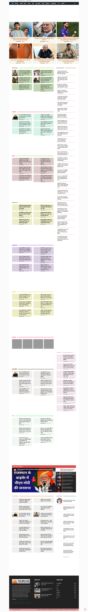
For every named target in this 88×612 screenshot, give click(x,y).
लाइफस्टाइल (14, 68)
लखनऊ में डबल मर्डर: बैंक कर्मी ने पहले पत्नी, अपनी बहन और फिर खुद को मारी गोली (25, 169)
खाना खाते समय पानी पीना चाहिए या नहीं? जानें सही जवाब (46, 72)
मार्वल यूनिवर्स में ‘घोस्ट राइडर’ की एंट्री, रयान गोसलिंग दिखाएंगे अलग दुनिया (24, 267)
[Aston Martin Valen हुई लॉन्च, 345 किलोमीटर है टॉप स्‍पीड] (72, 197)
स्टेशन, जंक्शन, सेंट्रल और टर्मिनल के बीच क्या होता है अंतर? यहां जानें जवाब (69, 407)
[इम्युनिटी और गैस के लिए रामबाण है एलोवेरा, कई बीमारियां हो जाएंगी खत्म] (15, 87)
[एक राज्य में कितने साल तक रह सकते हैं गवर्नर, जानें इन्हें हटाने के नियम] (44, 51)
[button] (74, 3)
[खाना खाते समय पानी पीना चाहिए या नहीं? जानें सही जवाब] (37, 73)
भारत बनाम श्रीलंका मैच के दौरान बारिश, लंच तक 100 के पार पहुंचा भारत (47, 439)
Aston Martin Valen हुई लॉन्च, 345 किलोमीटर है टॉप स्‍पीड (62, 198)
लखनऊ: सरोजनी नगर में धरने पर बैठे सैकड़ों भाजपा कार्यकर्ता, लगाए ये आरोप (62, 122)
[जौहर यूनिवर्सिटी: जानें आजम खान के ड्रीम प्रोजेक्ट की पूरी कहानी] (37, 124)
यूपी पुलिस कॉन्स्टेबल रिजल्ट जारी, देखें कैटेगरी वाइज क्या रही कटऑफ (68, 382)
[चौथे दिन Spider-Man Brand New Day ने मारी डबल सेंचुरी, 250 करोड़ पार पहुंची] (37, 250)
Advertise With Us (44, 609)
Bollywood (15, 202)
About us (38, 609)
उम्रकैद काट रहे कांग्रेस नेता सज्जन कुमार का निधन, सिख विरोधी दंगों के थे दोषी (25, 123)
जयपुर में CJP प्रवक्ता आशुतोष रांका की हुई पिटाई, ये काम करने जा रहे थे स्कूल (46, 116)
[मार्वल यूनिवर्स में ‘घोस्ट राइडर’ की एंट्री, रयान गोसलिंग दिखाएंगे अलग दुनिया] (15, 267)
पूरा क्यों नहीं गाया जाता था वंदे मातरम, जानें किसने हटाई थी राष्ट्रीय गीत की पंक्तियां (68, 357)
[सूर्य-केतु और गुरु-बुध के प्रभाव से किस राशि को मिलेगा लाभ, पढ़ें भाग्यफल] (37, 297)
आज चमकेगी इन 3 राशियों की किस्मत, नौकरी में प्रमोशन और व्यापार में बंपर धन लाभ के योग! (25, 312)
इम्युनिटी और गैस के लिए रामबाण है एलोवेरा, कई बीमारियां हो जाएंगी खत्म (24, 86)
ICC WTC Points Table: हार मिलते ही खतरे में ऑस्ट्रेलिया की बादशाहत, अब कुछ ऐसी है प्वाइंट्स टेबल (25, 441)
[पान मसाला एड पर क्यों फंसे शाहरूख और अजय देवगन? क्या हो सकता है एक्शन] (15, 178)
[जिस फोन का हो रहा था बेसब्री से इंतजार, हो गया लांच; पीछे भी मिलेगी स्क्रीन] (72, 203)
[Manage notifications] (85, 609)
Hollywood (15, 245)
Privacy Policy (61, 609)
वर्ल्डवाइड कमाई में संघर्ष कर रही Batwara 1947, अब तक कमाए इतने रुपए (46, 214)
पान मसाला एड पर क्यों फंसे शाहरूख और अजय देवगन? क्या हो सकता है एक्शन (25, 177)
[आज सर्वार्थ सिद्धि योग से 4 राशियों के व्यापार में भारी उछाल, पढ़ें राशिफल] (15, 297)
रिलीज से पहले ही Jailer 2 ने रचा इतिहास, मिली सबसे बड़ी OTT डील (46, 207)
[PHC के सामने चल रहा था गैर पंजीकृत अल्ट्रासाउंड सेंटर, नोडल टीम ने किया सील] (37, 178)
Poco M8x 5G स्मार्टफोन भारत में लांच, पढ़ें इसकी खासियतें (20, 60)
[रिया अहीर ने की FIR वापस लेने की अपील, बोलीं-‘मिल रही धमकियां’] (72, 103)
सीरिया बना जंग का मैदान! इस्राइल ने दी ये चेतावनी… (44, 39)
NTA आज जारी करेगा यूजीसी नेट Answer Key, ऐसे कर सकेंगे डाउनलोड (69, 365)
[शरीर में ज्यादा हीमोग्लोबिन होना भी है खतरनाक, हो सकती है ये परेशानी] (37, 80)
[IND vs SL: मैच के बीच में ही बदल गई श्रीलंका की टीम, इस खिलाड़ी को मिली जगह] (72, 176)
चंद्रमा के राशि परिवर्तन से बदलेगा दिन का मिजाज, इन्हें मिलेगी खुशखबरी (46, 311)
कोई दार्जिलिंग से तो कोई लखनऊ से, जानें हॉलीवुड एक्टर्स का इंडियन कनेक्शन (25, 249)
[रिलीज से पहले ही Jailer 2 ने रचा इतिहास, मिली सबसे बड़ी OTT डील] (37, 207)
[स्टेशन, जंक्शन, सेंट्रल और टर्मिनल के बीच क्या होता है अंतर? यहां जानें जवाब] (59, 408)
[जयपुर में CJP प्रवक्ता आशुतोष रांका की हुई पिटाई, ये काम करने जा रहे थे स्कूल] (37, 117)
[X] (73, 1)
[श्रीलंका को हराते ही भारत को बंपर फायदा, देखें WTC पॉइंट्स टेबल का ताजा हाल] (72, 127)
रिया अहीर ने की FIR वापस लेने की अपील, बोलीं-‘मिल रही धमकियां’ (62, 104)
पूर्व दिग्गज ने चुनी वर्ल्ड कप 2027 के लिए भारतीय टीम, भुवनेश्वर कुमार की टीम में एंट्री (68, 39)
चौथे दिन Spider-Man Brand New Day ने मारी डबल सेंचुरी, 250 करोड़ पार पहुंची (46, 250)
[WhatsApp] (26, 603)
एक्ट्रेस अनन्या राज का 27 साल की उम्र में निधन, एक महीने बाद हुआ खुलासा (24, 221)
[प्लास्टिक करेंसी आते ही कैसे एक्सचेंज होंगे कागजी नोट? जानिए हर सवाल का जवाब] (59, 399)
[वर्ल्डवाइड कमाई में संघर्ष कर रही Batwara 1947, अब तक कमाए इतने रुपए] (37, 215)
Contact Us (56, 609)
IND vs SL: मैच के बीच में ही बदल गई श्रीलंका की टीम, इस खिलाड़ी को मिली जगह (62, 178)
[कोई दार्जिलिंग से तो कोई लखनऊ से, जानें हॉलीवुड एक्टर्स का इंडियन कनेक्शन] (15, 250)
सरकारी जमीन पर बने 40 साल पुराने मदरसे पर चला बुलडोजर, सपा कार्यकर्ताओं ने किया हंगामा (46, 169)
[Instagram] (72, 1)
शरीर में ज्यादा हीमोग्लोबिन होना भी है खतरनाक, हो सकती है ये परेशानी (46, 79)
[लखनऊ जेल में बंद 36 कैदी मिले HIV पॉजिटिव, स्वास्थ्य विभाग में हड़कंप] (37, 596)
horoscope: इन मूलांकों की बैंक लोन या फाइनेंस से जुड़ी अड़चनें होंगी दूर (25, 303)
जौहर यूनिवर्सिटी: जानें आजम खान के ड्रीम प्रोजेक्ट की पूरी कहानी (47, 123)
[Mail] (19, 603)
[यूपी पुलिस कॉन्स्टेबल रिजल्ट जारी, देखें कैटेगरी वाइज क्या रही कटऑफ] (59, 383)
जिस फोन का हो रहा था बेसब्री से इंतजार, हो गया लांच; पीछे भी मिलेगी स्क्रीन (62, 204)
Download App (50, 609)
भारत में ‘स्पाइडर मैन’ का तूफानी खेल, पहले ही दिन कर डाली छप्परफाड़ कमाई (24, 258)
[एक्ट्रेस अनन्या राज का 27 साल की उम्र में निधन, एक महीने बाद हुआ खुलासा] (15, 222)
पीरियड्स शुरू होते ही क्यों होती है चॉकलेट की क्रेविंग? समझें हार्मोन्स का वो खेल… (46, 87)
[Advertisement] (44, 13)
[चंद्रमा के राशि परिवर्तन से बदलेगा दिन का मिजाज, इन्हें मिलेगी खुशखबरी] (37, 312)
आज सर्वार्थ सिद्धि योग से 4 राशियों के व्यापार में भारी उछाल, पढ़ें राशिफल (25, 296)
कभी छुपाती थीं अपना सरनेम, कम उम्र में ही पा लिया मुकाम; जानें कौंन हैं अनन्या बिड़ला (62, 231)
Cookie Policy (66, 609)
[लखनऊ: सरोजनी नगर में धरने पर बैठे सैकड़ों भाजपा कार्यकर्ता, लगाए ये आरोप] (72, 121)
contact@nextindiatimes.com (22, 599)
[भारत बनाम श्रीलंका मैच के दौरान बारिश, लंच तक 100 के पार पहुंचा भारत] (37, 440)
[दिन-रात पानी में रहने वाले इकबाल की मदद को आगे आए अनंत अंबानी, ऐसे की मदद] (72, 152)
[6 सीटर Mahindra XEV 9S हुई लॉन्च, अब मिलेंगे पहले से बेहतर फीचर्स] (72, 97)
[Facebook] (70, 1)
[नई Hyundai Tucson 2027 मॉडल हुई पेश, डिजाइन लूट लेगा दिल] (72, 139)
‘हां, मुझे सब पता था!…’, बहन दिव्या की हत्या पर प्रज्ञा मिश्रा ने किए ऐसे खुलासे (46, 161)
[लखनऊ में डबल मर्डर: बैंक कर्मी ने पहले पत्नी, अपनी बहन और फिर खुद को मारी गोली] (15, 169)
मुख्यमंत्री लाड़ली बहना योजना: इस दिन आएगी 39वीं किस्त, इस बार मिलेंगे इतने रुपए (46, 131)
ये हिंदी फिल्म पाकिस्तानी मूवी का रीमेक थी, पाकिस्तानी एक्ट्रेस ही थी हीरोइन (20, 39)
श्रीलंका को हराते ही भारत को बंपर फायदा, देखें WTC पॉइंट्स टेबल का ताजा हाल (62, 128)
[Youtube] (75, 1)
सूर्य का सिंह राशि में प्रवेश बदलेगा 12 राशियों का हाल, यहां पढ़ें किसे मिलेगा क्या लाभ (47, 304)
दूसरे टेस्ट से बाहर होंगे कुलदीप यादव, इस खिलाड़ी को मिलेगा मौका (62, 92)
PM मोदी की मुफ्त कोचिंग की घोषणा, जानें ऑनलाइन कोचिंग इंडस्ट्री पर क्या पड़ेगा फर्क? (68, 374)
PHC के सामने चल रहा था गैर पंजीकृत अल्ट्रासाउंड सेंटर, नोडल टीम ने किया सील (46, 178)
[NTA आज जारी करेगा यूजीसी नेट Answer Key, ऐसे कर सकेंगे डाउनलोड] (59, 366)
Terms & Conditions (72, 609)
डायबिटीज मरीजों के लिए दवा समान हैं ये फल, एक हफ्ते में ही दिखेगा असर (24, 79)
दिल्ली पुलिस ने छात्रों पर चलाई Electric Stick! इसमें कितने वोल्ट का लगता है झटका (69, 390)
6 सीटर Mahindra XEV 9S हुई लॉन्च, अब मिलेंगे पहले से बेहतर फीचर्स (62, 98)
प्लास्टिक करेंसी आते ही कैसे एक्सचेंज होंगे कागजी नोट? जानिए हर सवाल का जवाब (68, 399)
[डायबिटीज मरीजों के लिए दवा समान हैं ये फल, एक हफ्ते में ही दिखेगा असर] (15, 80)
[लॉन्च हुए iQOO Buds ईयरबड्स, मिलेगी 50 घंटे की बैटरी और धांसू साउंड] (72, 71)
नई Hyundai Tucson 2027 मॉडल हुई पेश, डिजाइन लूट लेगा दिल (62, 140)
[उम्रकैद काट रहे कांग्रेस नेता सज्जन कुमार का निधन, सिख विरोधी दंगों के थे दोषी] (15, 124)
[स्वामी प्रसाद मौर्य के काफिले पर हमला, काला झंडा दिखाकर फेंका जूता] (37, 590)
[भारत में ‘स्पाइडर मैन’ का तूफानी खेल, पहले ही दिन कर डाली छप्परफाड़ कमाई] (15, 259)
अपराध (13, 156)
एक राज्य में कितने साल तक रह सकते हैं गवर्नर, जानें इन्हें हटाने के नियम (44, 60)
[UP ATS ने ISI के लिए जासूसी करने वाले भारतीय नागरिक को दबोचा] (37, 585)
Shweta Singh (18, 41)
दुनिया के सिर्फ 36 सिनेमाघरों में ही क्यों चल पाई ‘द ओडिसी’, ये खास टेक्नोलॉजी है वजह (46, 267)
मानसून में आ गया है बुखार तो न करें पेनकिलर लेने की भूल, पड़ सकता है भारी (68, 60)
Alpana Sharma (42, 41)
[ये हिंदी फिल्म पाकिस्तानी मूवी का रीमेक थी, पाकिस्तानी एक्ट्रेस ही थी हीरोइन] (20, 29)
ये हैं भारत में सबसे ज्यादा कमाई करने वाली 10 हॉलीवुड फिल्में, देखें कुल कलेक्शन (46, 259)
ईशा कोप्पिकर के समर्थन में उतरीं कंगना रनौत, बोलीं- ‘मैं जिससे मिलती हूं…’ (25, 130)
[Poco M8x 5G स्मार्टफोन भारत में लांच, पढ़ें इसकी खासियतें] (20, 51)
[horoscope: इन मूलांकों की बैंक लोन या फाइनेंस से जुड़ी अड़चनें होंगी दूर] (15, 304)
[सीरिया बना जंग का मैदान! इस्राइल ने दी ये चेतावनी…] (44, 29)
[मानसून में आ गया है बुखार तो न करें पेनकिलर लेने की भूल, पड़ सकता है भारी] (68, 51)
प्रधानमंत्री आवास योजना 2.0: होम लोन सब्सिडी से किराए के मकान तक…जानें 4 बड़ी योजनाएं (62, 238)
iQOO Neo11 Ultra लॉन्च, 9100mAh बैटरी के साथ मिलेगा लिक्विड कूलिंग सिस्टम (62, 146)
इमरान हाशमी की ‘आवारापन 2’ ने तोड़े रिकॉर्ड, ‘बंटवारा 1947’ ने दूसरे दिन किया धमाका (46, 221)
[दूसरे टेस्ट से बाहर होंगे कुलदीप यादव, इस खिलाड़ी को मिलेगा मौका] (72, 91)
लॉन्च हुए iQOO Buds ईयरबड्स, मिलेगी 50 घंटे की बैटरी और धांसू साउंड (62, 72)
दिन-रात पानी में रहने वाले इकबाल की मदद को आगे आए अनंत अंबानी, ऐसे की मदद (62, 153)
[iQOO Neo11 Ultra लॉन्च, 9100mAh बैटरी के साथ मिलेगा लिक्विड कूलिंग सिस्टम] (72, 145)
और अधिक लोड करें (65, 556)
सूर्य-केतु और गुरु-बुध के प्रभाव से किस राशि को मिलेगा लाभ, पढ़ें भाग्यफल (46, 296)
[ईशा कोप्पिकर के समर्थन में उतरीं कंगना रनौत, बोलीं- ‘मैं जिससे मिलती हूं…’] (15, 131)
